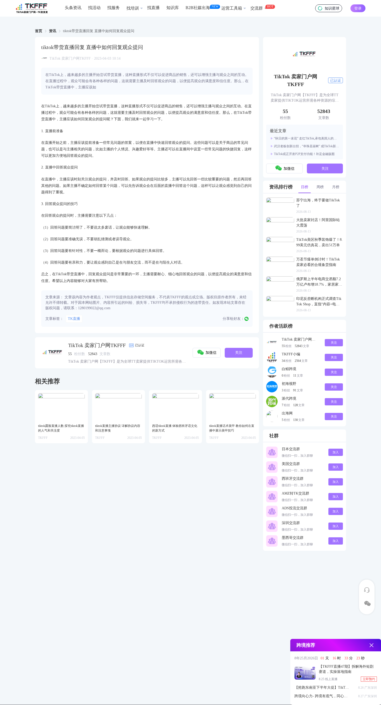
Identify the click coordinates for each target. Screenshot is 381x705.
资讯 (52, 31)
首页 (38, 31)
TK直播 (74, 319)
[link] (38, 31)
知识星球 (332, 8)
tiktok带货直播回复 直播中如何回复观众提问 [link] (98, 31)
